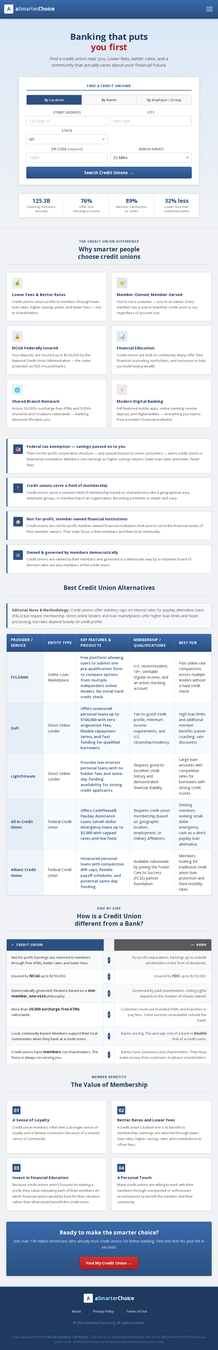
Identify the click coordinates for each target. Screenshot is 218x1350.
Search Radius (151, 149)
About (76, 1311)
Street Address (67, 112)
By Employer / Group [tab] (164, 99)
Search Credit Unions (109, 172)
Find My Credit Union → (109, 1263)
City (151, 112)
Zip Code (66, 149)
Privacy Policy (103, 1311)
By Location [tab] (54, 99)
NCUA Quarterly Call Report (67, 1337)
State (67, 130)
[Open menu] (209, 9)
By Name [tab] (109, 99)
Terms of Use (136, 1311)
